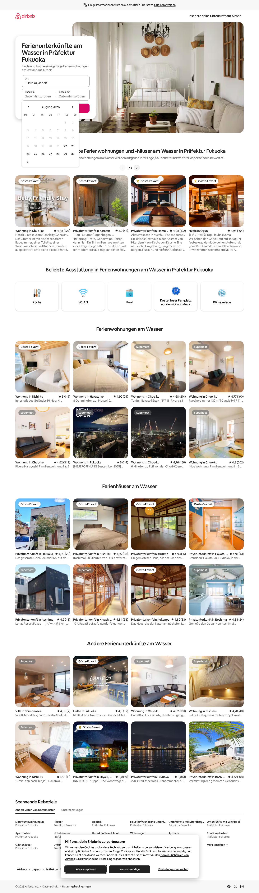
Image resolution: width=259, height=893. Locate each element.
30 (73, 154)
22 (65, 146)
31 (28, 161)
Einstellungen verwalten (173, 869)
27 (50, 154)
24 (28, 154)
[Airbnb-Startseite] (25, 16)
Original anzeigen (165, 5)
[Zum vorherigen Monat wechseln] (28, 107)
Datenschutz (50, 886)
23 (72, 146)
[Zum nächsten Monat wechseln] (72, 107)
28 (57, 154)
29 (65, 154)
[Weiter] (137, 168)
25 (35, 154)
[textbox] (39, 96)
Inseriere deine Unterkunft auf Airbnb (215, 16)
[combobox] (55, 83)
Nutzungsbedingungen (76, 886)
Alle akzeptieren (86, 869)
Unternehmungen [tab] (72, 810)
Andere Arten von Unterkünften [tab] (35, 810)
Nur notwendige (129, 869)
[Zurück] (122, 168)
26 (42, 154)
